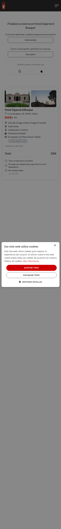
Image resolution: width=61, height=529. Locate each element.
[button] (30, 282)
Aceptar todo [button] (31, 267)
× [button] (55, 245)
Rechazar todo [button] (31, 275)
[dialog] (31, 264)
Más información (31, 261)
